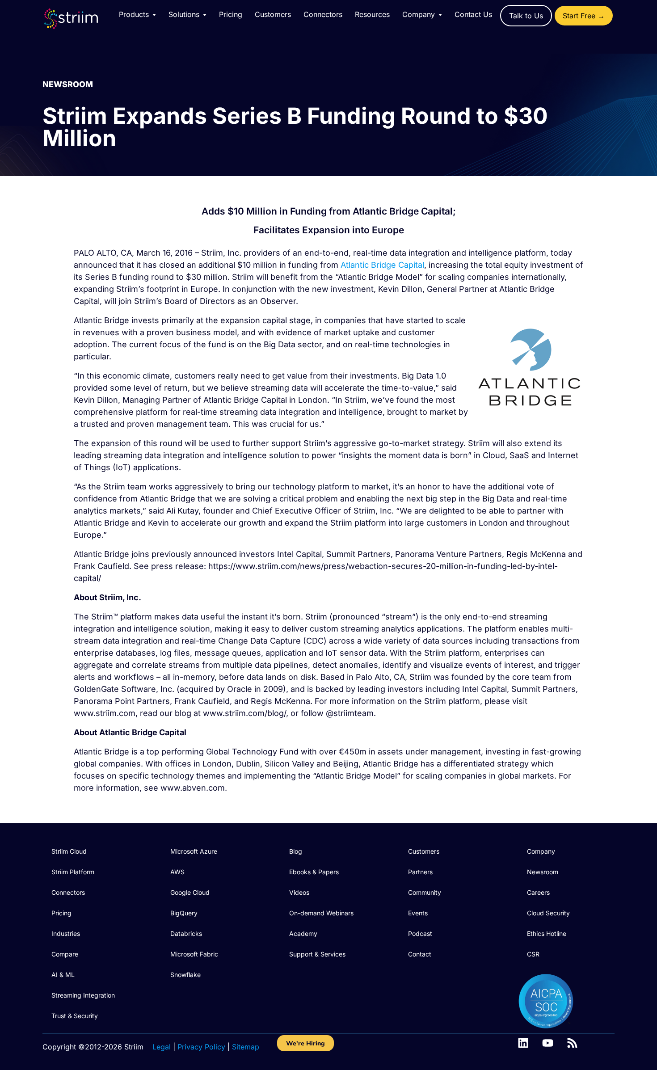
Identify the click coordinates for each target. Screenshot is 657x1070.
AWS (177, 872)
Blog (295, 851)
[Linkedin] (523, 1043)
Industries (65, 933)
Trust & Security (74, 1015)
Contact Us (473, 14)
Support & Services (317, 954)
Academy (303, 933)
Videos (299, 892)
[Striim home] (80, 18)
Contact (419, 954)
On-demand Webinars (321, 913)
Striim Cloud (69, 851)
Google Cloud (190, 892)
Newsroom (542, 872)
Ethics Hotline (546, 933)
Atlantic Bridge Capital (382, 265)
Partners (420, 872)
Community (424, 892)
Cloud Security (548, 913)
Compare (64, 954)
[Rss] (572, 1043)
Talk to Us (526, 15)
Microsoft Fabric (194, 954)
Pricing (230, 14)
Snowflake (185, 974)
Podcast (420, 933)
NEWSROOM (67, 84)
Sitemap (245, 1046)
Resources (372, 14)
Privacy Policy (201, 1046)
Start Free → (584, 15)
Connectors (322, 14)
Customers (273, 14)
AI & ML (63, 974)
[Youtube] (548, 1043)
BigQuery (184, 913)
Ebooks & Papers (314, 872)
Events (418, 913)
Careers (538, 892)
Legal (161, 1046)
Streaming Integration (83, 995)
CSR (533, 954)
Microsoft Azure (193, 851)
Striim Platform (72, 872)
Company (541, 851)
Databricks (186, 933)
